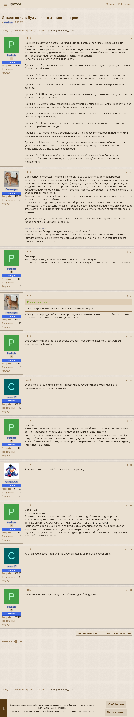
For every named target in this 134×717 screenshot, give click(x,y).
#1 (131, 39)
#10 (130, 549)
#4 (131, 296)
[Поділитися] (127, 38)
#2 (131, 172)
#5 (131, 336)
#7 (131, 421)
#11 (131, 590)
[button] (5, 4)
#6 (131, 380)
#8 (131, 465)
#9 (131, 505)
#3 (131, 252)
